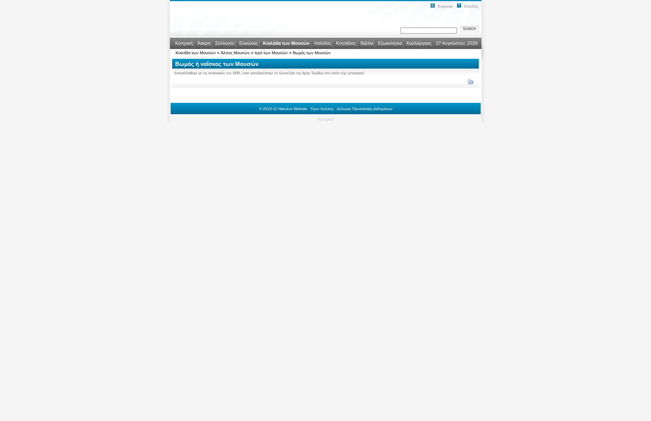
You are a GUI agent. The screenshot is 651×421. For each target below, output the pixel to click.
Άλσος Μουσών (235, 53)
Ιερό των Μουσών (271, 53)
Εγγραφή (445, 6)
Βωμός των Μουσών (312, 53)
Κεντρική (325, 119)
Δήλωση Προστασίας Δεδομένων (365, 109)
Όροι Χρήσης (322, 109)
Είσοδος (471, 6)
